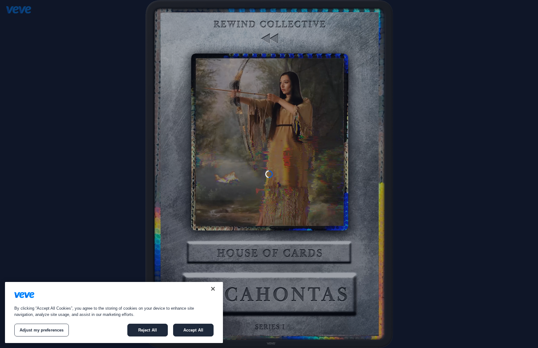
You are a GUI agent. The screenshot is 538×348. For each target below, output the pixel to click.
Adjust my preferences (42, 330)
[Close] (213, 289)
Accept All (193, 330)
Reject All (147, 330)
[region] (114, 312)
